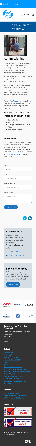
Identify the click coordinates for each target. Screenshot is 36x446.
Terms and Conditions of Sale (13, 367)
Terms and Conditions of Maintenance (16, 369)
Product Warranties (10, 374)
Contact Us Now (16, 154)
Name (6, 165)
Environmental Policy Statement (14, 376)
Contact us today (13, 284)
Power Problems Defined (12, 360)
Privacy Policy (8, 362)
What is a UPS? (8, 355)
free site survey (18, 101)
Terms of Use (8, 364)
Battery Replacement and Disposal (15, 396)
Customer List (8, 353)
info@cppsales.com (11, 4)
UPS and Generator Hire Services (14, 398)
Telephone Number (10, 183)
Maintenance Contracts (11, 393)
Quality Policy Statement (12, 379)
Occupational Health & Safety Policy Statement (15, 382)
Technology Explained (11, 357)
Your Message (8, 192)
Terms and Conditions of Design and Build (17, 372)
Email (5, 174)
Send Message (11, 207)
